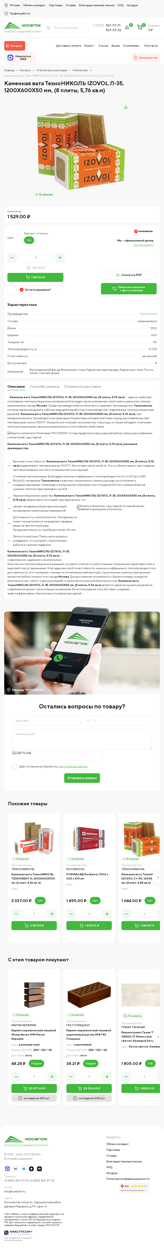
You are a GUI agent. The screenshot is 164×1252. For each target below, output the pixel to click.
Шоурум (132, 5)
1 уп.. (40, 900)
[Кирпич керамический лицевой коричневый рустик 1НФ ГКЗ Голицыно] (89, 995)
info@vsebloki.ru (14, 1191)
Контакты (151, 45)
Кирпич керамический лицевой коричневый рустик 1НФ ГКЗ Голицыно (88, 1034)
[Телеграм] (23, 1169)
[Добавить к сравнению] (125, 107)
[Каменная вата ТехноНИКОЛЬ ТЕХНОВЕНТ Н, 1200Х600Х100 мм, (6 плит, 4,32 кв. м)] (34, 838)
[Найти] (48, 27)
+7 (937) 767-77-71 (16, 1180)
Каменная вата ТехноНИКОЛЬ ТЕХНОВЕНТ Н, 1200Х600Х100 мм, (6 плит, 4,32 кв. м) (33, 878)
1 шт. (95, 900)
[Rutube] (39, 1169)
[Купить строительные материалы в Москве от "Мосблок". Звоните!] (22, 28)
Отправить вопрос (82, 778)
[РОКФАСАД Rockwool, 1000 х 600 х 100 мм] (89, 838)
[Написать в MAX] (7, 1169)
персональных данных (73, 766)
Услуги (88, 45)
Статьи (103, 45)
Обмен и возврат (34, 5)
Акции (115, 45)
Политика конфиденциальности (128, 1178)
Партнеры (55, 5)
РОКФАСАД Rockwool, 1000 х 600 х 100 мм (87, 876)
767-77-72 (113, 30)
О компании (131, 45)
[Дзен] (31, 1169)
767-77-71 (113, 25)
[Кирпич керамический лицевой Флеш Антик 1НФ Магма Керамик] (34, 995)
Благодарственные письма (96, 5)
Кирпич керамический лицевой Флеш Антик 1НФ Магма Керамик (33, 1034)
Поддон (36, 1063)
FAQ (121, 5)
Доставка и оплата (68, 45)
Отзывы (71, 5)
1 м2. (150, 1063)
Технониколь (148, 313)
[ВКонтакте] (15, 1169)
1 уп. (29, 240)
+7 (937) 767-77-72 (41, 1180)
